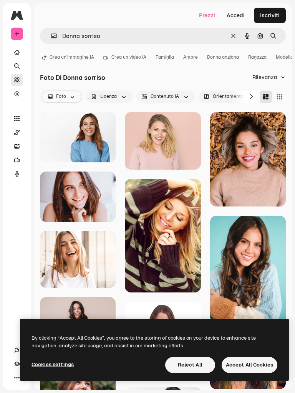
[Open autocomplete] (50, 36)
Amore (190, 57)
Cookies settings (52, 364)
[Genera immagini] (17, 146)
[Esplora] (17, 94)
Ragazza (257, 57)
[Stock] (17, 80)
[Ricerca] (17, 66)
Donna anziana (223, 57)
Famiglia (165, 57)
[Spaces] (17, 132)
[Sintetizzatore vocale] (17, 174)
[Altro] (17, 378)
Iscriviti (270, 15)
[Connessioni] (17, 350)
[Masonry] (266, 97)
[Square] (279, 97)
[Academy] (17, 364)
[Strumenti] (17, 118)
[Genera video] (17, 160)
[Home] (17, 52)
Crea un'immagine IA (72, 57)
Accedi (236, 15)
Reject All (190, 365)
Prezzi (207, 15)
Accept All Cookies (249, 365)
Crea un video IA (128, 57)
